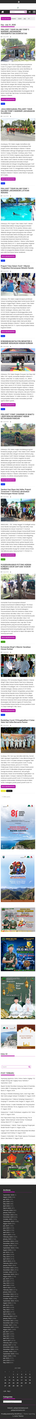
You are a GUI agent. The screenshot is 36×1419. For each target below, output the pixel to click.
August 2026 (7, 1197)
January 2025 (7, 1239)
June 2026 (6, 1201)
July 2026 (6, 1199)
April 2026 (6, 1206)
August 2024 (7, 1250)
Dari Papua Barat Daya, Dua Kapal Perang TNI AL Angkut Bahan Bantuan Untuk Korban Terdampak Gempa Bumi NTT (16, 1120)
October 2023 (7, 1272)
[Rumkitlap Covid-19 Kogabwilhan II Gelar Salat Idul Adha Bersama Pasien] (18, 740)
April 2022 (6, 1312)
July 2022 (6, 1305)
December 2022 (8, 1294)
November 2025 (8, 1217)
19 (30, 1380)
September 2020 (8, 1354)
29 (13, 1386)
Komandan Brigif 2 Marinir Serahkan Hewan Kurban (16, 648)
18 (26, 1380)
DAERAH (3, 791)
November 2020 (8, 1349)
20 (5, 1383)
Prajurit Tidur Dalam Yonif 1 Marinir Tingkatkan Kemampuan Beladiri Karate (17, 267)
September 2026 (8, 1195)
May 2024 (6, 1257)
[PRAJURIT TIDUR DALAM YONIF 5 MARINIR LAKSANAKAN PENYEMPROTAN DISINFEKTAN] (18, 50)
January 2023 (7, 1292)
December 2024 (8, 1241)
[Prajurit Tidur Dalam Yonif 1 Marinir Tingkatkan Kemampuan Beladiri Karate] (18, 284)
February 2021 (8, 1343)
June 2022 (6, 1307)
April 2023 (6, 1285)
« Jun (4, 1391)
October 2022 (7, 1298)
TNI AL (3, 103)
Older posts (6, 797)
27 (5, 1386)
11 (26, 1377)
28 (9, 1386)
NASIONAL (9, 791)
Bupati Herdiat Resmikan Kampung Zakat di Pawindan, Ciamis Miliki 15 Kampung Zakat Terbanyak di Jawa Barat (18, 1088)
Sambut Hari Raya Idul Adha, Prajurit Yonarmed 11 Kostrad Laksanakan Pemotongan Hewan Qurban (16, 491)
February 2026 (8, 1210)
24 (21, 1383)
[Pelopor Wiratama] (2, 11)
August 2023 (7, 1276)
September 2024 (8, 1248)
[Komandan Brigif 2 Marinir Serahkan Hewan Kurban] (18, 665)
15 (13, 1380)
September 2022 (8, 1301)
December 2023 (8, 1268)
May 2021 (6, 1336)
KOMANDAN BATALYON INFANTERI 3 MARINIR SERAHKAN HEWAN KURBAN (17, 342)
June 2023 (6, 1281)
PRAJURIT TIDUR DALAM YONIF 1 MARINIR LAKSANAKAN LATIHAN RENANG (15, 190)
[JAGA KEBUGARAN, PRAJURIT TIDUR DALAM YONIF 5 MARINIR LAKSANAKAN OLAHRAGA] (18, 129)
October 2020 (7, 1351)
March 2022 (7, 1314)
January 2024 (7, 1265)
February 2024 (8, 1263)
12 (30, 1377)
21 (9, 1383)
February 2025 (8, 1237)
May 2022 (6, 1309)
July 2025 (6, 1226)
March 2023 (7, 1287)
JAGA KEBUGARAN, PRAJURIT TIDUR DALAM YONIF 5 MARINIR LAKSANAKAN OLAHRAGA (18, 111)
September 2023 (8, 1274)
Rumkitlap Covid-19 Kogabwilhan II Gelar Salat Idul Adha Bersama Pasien (18, 721)
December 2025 (8, 1215)
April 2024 (6, 1259)
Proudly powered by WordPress (11, 1414)
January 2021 (7, 1345)
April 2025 (6, 1232)
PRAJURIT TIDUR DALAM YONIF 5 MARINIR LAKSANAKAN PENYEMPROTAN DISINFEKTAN (15, 31)
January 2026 (7, 1212)
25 (26, 1383)
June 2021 (6, 1334)
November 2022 (8, 1296)
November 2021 (8, 1323)
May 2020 (6, 1362)
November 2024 (8, 1243)
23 (17, 1383)
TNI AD (3, 559)
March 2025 (7, 1234)
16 (17, 1380)
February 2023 (8, 1290)
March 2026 (7, 1208)
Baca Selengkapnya (8, 99)
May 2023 (6, 1283)
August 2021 (7, 1329)
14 (9, 1380)
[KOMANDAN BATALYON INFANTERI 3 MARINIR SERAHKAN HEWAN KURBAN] (18, 359)
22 (13, 1383)
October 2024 (7, 1245)
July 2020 (6, 1358)
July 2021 (6, 1332)
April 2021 (6, 1338)
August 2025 (7, 1223)
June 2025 (6, 1228)
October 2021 (7, 1325)
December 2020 (8, 1347)
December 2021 (8, 1320)
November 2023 (8, 1270)
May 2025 (6, 1230)
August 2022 (7, 1303)
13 (5, 1380)
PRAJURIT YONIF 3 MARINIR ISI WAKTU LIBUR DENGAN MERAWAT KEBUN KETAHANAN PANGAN (17, 416)
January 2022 (7, 1318)
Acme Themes (19, 1416)
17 (21, 1380)
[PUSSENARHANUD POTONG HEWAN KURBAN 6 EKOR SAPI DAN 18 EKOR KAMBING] (18, 586)
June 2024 (6, 1254)
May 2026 (6, 1204)
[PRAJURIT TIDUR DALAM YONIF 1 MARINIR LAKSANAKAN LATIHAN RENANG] (18, 209)
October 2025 (7, 1219)
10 (21, 1377)
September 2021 (8, 1327)
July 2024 (6, 1252)
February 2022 (8, 1316)
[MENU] (34, 11)
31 (21, 1386)
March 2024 (7, 1261)
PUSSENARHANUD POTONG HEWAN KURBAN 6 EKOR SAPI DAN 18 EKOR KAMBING (16, 567)
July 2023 (6, 1279)
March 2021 (7, 1340)
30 (17, 1386)
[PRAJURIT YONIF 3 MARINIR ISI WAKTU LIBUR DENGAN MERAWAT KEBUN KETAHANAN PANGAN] (18, 435)
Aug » (9, 1391)
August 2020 (7, 1356)
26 (30, 1383)
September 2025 (8, 1221)
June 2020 (6, 1360)
